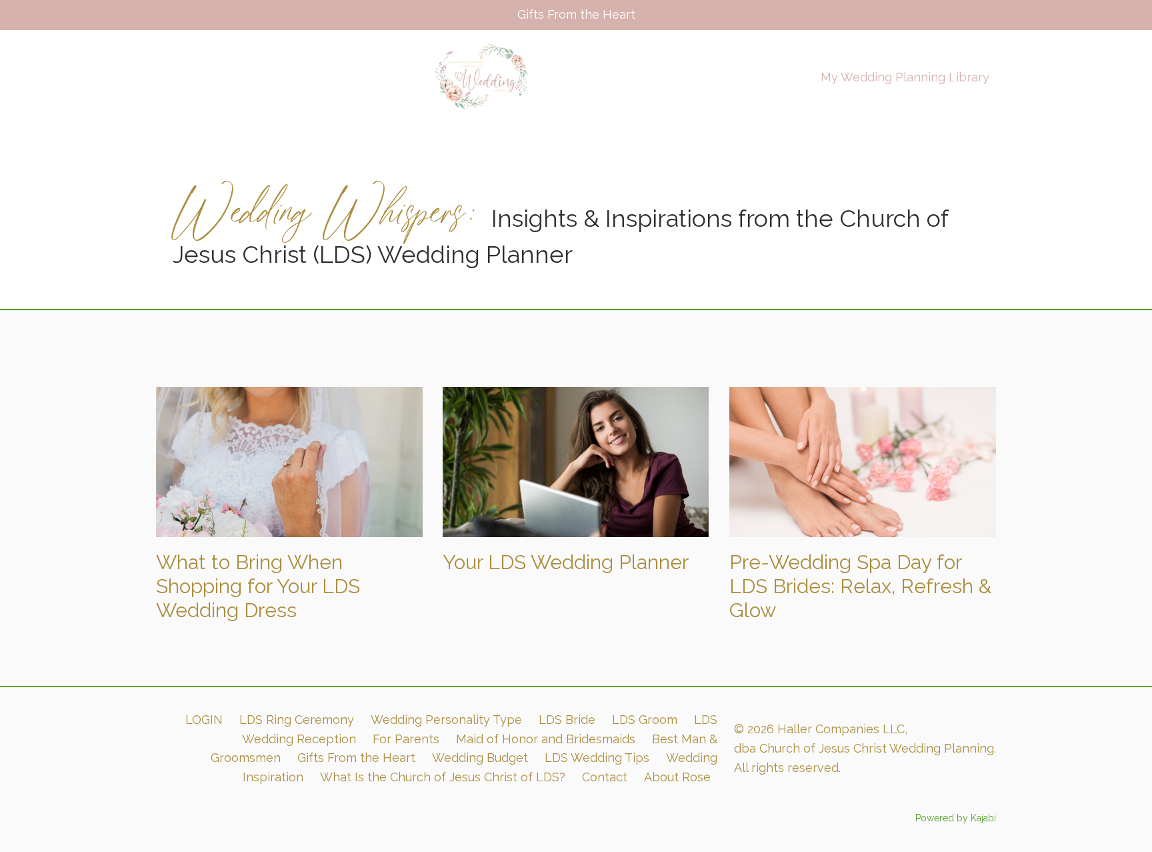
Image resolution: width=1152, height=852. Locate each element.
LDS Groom (644, 720)
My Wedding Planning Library (905, 77)
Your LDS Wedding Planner (566, 562)
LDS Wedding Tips (597, 758)
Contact (604, 777)
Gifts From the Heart (356, 758)
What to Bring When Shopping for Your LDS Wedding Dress (258, 586)
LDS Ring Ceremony (296, 720)
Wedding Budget (480, 758)
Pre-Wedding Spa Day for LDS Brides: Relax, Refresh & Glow (860, 586)
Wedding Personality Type (446, 720)
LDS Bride (567, 720)
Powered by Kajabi (955, 818)
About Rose (677, 777)
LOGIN (204, 720)
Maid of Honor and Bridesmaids (545, 739)
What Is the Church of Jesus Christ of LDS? (442, 777)
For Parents (406, 739)
